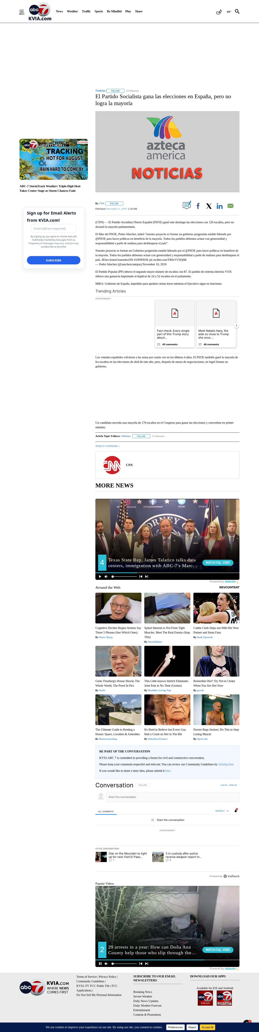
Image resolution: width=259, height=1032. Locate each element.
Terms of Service (86, 976)
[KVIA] (40, 11)
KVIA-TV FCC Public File (93, 985)
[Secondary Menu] (24, 11)
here (167, 770)
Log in (224, 785)
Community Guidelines (90, 981)
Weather (72, 11)
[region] (167, 830)
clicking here (226, 764)
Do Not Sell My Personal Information (99, 995)
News (59, 11)
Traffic (86, 11)
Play (128, 11)
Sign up (233, 785)
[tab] (106, 811)
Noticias (125, 436)
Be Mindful (114, 11)
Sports (99, 11)
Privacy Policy (107, 976)
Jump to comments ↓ (107, 445)
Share (139, 11)
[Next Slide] (236, 325)
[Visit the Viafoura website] (231, 876)
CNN (101, 203)
